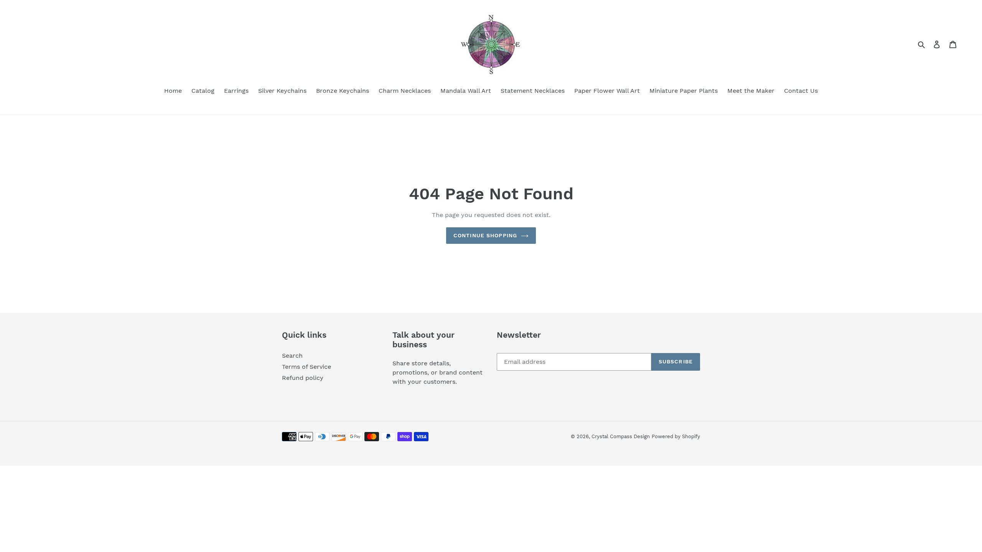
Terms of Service (306, 366)
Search (292, 355)
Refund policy (302, 377)
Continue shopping (485, 235)
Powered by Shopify (676, 436)
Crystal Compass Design (621, 436)
